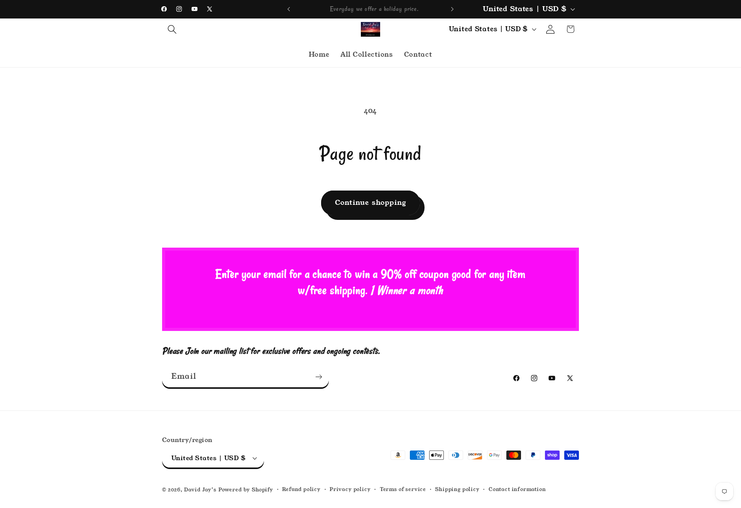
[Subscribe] (318, 376)
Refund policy (301, 489)
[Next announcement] (452, 9)
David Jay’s (200, 489)
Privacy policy (350, 489)
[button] (172, 29)
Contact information (517, 489)
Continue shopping (370, 202)
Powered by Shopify (245, 489)
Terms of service (403, 489)
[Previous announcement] (288, 9)
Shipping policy (457, 489)
